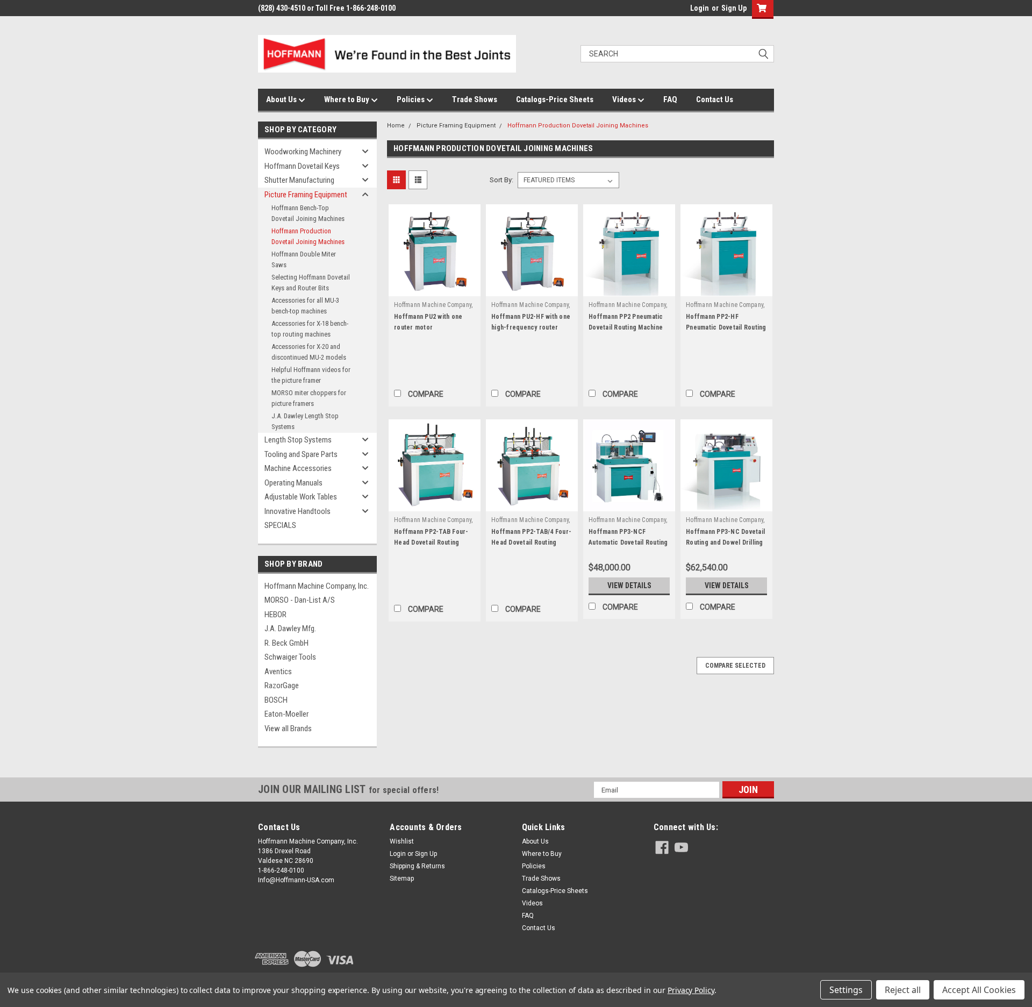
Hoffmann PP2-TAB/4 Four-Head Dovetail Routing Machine (531, 542)
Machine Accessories (298, 468)
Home (396, 125)
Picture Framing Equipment (305, 194)
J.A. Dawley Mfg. (290, 628)
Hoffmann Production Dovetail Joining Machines (308, 236)
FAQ (670, 99)
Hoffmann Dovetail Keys (302, 166)
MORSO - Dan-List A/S (299, 600)
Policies (411, 99)
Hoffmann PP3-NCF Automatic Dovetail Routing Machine (628, 542)
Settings (846, 990)
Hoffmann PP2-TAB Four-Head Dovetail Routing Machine (431, 542)
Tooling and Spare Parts (301, 454)
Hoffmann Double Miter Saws (303, 259)
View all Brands (288, 728)
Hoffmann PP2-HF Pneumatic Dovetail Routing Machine (726, 327)
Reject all (903, 990)
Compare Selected (735, 665)
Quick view (435, 288)
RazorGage (281, 685)
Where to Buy (347, 99)
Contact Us (714, 99)
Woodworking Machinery (302, 151)
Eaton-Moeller (286, 714)
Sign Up (734, 8)
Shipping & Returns (417, 866)
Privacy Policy (691, 990)
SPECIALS (280, 525)
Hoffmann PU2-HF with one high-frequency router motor (530, 327)
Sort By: (501, 180)
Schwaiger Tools (290, 657)
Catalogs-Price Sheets (554, 99)
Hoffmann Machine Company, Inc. (316, 586)
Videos (624, 99)
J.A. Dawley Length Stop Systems (305, 421)
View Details (629, 585)
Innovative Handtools (297, 511)
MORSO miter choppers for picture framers (308, 398)
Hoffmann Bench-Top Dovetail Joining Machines (308, 213)
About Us (282, 99)
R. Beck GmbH (286, 643)
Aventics (278, 671)
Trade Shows (474, 99)
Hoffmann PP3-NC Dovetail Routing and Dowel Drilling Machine (725, 542)
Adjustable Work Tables (300, 497)
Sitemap (402, 878)
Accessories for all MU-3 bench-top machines (305, 305)
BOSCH (276, 700)
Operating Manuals (293, 483)
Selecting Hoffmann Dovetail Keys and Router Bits (310, 282)
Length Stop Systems (298, 440)
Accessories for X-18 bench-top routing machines (309, 328)
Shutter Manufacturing (299, 180)
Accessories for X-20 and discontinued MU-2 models (308, 351)
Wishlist (402, 841)
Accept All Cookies (979, 990)
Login (699, 8)
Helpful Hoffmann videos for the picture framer (310, 375)
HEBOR (275, 614)
